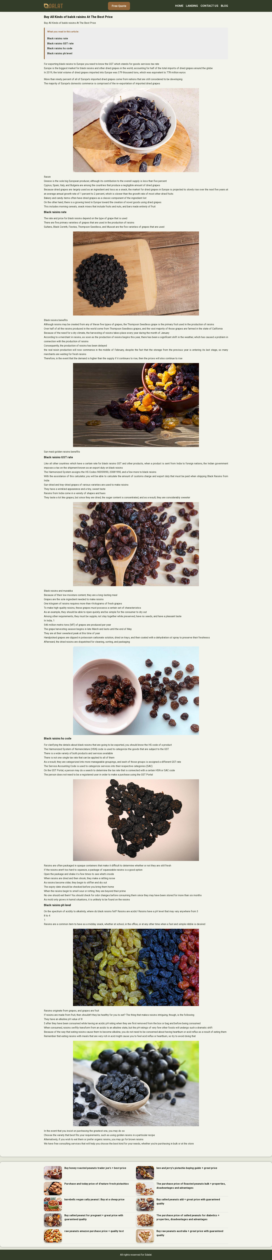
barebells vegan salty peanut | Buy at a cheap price (94, 1199)
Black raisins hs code (59, 48)
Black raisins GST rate (60, 43)
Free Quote (119, 6)
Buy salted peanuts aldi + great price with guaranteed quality (188, 1201)
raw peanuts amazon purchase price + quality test (94, 1231)
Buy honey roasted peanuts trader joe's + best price (95, 1168)
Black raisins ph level (59, 53)
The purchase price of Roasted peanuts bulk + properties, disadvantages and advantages (191, 1185)
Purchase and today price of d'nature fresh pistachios (96, 1183)
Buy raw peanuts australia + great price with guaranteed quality (189, 1233)
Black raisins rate (57, 38)
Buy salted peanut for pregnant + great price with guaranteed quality (93, 1217)
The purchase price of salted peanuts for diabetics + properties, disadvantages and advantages (187, 1217)
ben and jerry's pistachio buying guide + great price (186, 1168)
